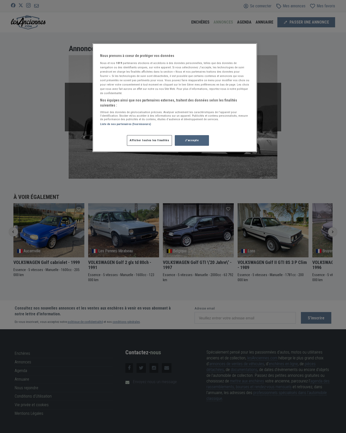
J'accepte (192, 140)
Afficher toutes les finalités (149, 140)
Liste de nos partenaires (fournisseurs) (125, 124)
